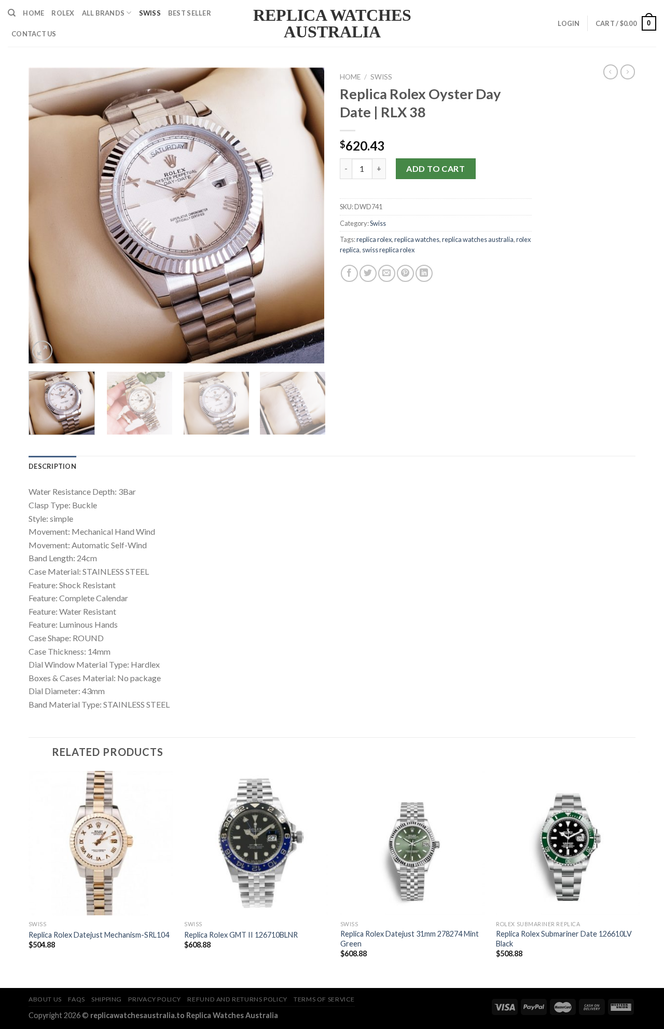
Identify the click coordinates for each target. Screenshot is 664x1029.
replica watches (416, 239)
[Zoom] (42, 351)
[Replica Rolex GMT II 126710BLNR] (256, 843)
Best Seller (189, 13)
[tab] (52, 466)
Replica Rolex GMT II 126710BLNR (241, 934)
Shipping (106, 999)
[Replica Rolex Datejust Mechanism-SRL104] (101, 843)
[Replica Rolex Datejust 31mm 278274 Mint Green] (412, 843)
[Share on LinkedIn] (424, 273)
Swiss (150, 13)
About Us (45, 999)
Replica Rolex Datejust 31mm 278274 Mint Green (409, 938)
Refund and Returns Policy (237, 999)
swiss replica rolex (388, 250)
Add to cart (435, 168)
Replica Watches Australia (332, 23)
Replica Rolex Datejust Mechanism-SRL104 (99, 934)
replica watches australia (478, 239)
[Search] (12, 13)
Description (52, 466)
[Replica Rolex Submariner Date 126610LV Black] (568, 843)
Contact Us (34, 34)
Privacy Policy (154, 999)
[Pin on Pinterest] (405, 273)
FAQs (76, 999)
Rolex (62, 13)
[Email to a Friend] (386, 273)
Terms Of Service (324, 999)
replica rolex (374, 239)
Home (33, 13)
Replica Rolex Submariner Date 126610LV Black (564, 938)
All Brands (103, 13)
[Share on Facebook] (349, 273)
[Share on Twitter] (368, 273)
